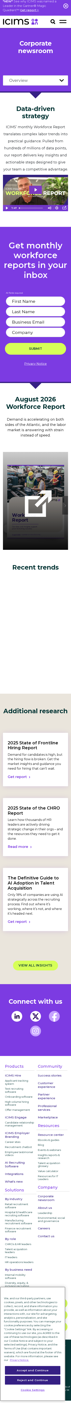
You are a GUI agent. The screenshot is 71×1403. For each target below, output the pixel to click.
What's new (14, 1181)
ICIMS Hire (13, 1075)
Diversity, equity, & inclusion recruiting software (17, 1285)
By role (10, 1239)
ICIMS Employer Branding (17, 1135)
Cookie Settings (33, 1389)
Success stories (50, 1075)
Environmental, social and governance (51, 1219)
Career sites (12, 1141)
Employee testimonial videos (19, 1154)
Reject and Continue (32, 1380)
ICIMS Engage (16, 1117)
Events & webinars (49, 1149)
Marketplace (48, 1117)
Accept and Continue (33, 1370)
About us (45, 1208)
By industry (13, 1199)
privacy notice (35, 364)
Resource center (51, 1135)
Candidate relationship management (19, 1124)
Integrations (14, 1174)
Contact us (46, 1236)
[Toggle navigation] (63, 21)
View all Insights (35, 965)
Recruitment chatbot (18, 1147)
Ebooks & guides (48, 1140)
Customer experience (46, 1085)
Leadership (45, 1213)
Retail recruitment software (16, 1206)
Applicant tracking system (16, 1082)
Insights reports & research (49, 1156)
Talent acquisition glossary (49, 1164)
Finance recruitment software (18, 1230)
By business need (18, 1269)
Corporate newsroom (46, 1198)
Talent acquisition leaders (16, 1251)
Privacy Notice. (19, 1360)
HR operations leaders (19, 1262)
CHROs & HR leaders (18, 1244)
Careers (44, 1228)
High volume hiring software (17, 1103)
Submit (35, 349)
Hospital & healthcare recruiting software (18, 1214)
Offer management (17, 1109)
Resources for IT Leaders (48, 1178)
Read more (18, 847)
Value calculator (48, 1171)
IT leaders (11, 1257)
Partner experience (46, 1096)
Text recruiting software (14, 1090)
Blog (41, 1144)
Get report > (29, 10)
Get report (17, 777)
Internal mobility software (15, 1276)
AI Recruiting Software (15, 1164)
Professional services (47, 1108)
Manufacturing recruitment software (18, 1222)
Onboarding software (19, 1096)
